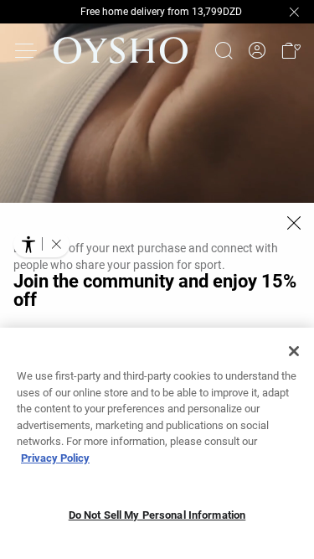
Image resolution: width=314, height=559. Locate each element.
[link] (257, 50)
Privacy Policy (55, 458)
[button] (291, 50)
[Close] (294, 223)
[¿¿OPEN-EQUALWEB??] (41, 243)
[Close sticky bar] (294, 11)
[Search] (224, 50)
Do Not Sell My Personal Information (157, 515)
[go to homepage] (121, 50)
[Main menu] (26, 50)
